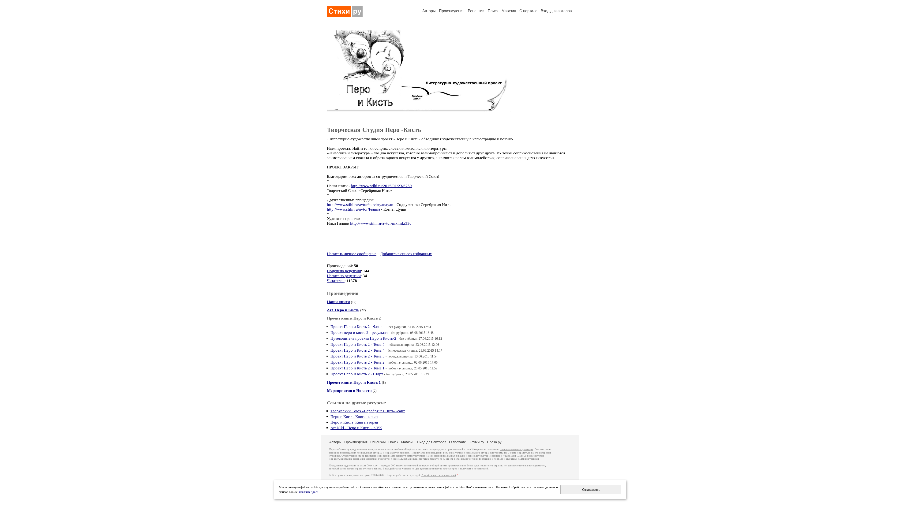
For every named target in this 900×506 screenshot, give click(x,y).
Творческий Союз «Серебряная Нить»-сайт (367, 411)
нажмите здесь (308, 492)
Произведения (452, 11)
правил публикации (453, 455)
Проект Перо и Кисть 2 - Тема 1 (357, 368)
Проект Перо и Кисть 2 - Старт (356, 374)
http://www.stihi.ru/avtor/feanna (353, 209)
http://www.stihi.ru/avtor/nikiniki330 (381, 223)
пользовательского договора (516, 449)
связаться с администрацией (522, 459)
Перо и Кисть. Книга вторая (354, 422)
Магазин (509, 11)
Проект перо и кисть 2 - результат (359, 332)
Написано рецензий (344, 276)
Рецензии (476, 11)
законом (404, 452)
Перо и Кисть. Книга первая (354, 416)
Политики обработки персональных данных (391, 459)
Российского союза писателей (438, 475)
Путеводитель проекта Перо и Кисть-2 (363, 338)
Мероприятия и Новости (349, 390)
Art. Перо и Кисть (343, 310)
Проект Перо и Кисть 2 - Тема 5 (357, 344)
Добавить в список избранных (406, 254)
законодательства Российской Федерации (492, 455)
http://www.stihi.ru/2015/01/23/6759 (381, 186)
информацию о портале (489, 459)
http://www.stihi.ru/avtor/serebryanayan (360, 204)
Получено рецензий (344, 271)
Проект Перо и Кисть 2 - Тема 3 (357, 356)
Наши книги (338, 302)
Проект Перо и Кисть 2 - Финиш (358, 326)
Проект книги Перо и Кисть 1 (354, 382)
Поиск (493, 11)
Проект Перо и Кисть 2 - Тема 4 (357, 350)
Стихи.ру (477, 442)
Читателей (336, 281)
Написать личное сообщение (351, 254)
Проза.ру (494, 442)
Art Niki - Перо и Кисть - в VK (356, 428)
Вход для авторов (556, 11)
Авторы (429, 11)
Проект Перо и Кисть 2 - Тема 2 (357, 362)
